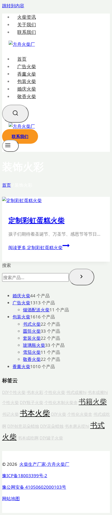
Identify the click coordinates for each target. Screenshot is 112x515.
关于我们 (26, 24)
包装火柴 (26, 81)
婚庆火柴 (26, 89)
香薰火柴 (26, 74)
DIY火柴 (58, 414)
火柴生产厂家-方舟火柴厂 (44, 464)
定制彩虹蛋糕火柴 (36, 220)
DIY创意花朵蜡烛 (23, 426)
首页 (22, 59)
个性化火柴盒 (79, 414)
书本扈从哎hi (77, 426)
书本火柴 (35, 413)
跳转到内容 (13, 6)
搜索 (6, 265)
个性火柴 (10, 402)
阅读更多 (35, 247)
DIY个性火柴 (14, 392)
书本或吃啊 (28, 438)
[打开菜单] (10, 146)
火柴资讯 (26, 17)
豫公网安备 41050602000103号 (34, 487)
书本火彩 (35, 392)
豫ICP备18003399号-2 (24, 476)
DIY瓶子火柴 (31, 402)
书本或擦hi (98, 392)
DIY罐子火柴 (51, 438)
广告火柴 (26, 66)
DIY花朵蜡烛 (52, 426)
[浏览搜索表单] (15, 114)
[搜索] (81, 277)
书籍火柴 (93, 401)
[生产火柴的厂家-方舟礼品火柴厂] (22, 44)
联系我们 (26, 32)
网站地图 (11, 498)
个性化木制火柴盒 (61, 402)
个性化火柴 (54, 392)
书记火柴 (10, 414)
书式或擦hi (76, 392)
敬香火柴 (26, 96)
